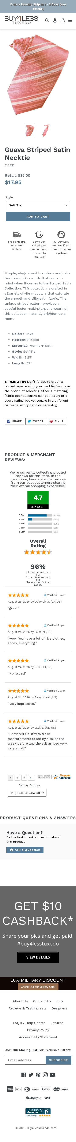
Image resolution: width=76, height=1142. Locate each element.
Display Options (29, 785)
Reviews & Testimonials (27, 1008)
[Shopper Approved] (38, 1115)
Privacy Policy (38, 1030)
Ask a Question (27, 849)
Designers (59, 1008)
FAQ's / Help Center (29, 1023)
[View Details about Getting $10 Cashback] (38, 962)
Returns (56, 1023)
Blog (59, 1001)
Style (9, 197)
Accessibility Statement (38, 1037)
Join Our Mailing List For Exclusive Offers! (38, 1050)
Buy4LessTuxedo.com (41, 1128)
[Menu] (70, 20)
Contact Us (42, 1001)
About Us (20, 1001)
